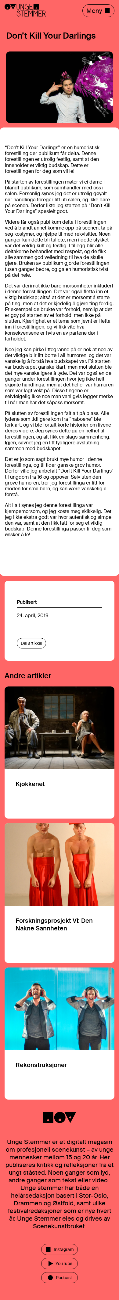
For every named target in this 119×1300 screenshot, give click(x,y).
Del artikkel (31, 643)
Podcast (64, 1277)
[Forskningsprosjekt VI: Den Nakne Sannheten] (59, 893)
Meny (94, 11)
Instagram (64, 1249)
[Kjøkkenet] (59, 752)
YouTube (64, 1263)
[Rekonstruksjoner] (59, 1033)
